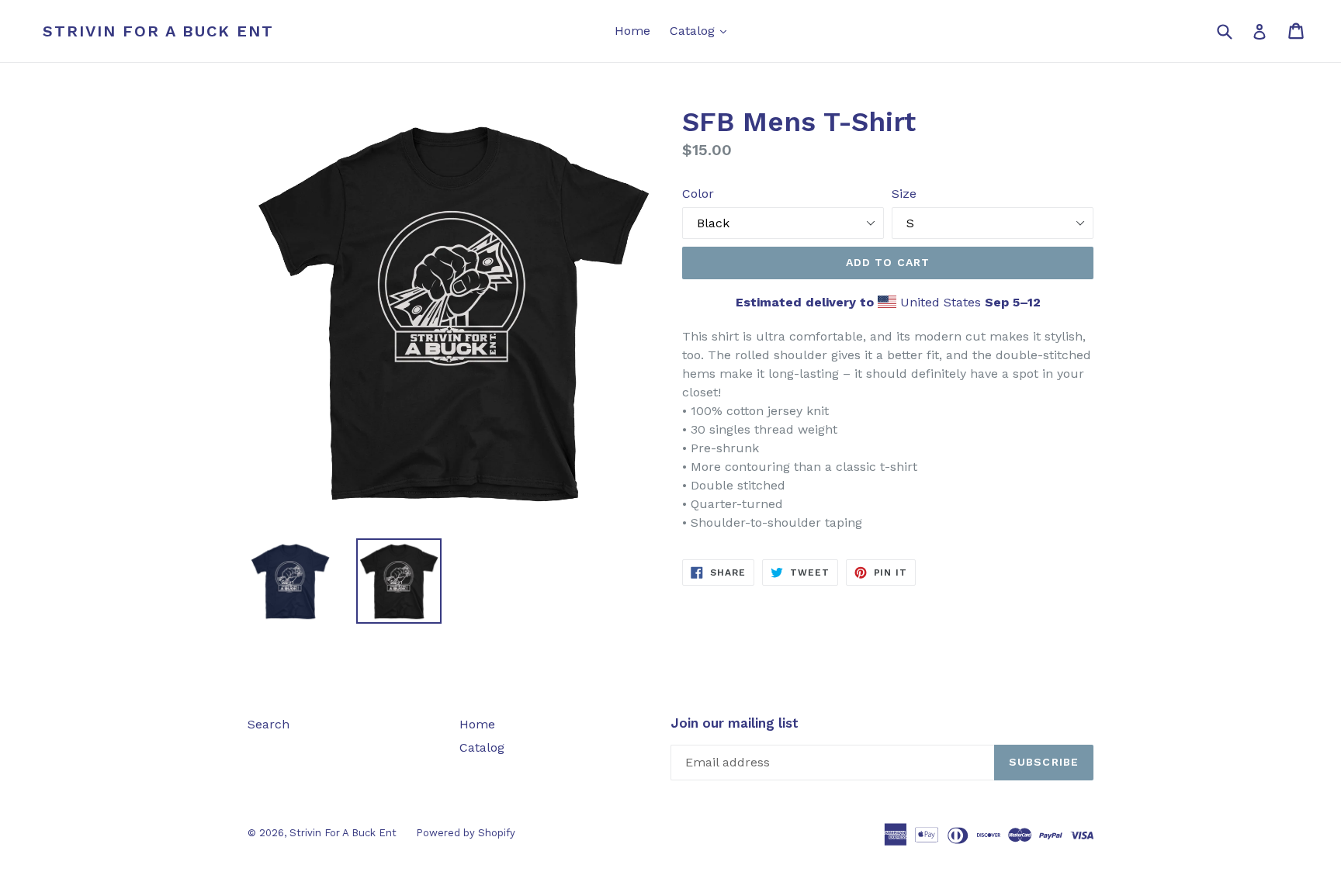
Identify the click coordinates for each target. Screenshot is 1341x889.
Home (632, 30)
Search (268, 724)
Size (904, 193)
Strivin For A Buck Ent (158, 31)
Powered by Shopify (465, 833)
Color (698, 193)
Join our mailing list (734, 723)
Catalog (702, 30)
